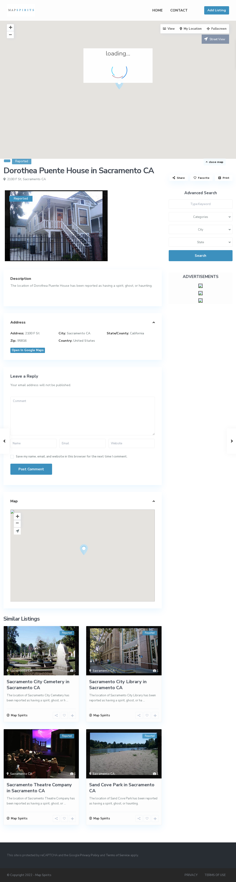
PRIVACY (191, 875)
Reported (21, 161)
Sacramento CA (34, 179)
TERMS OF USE (215, 875)
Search (200, 255)
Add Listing (216, 10)
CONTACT (179, 10)
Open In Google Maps (28, 350)
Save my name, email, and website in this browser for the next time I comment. (71, 456)
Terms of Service (118, 855)
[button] (127, 92)
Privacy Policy (89, 855)
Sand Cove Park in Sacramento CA (121, 788)
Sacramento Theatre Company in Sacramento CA (39, 788)
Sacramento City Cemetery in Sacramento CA (38, 685)
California (137, 333)
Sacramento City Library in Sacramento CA (118, 685)
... (67, 700)
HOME (157, 10)
